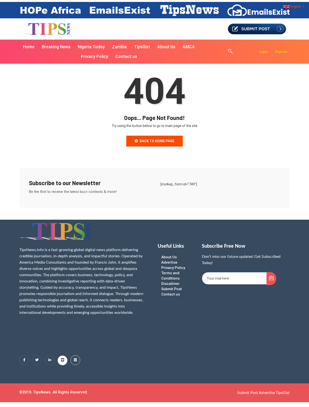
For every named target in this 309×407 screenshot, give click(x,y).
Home (29, 46)
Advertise (169, 262)
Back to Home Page (157, 141)
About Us (166, 46)
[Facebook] (24, 360)
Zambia (119, 46)
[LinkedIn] (50, 360)
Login (263, 52)
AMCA (189, 46)
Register (281, 52)
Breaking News (56, 46)
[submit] (271, 278)
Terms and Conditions (170, 276)
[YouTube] (62, 360)
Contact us (126, 56)
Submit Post (171, 289)
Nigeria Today (91, 46)
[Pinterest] (75, 360)
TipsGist (142, 46)
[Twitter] (37, 360)
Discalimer (170, 283)
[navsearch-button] (228, 51)
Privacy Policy (94, 56)
